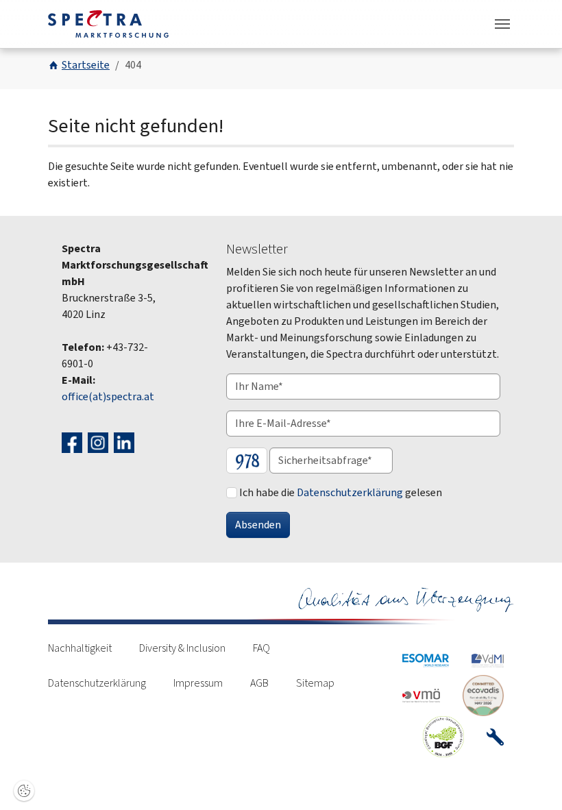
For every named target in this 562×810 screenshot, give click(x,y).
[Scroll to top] (531, 779)
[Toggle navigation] (502, 24)
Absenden (258, 524)
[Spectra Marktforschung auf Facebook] (74, 441)
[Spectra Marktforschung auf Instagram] (100, 441)
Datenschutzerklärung (350, 492)
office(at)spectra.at (108, 396)
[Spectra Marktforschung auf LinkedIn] (126, 441)
